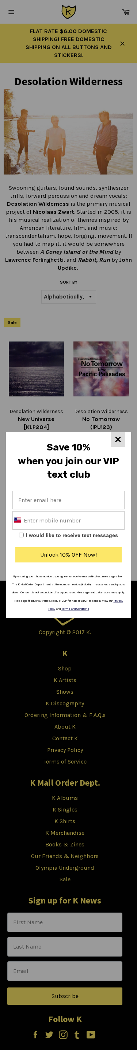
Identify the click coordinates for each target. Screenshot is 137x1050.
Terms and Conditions (75, 608)
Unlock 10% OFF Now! (68, 554)
